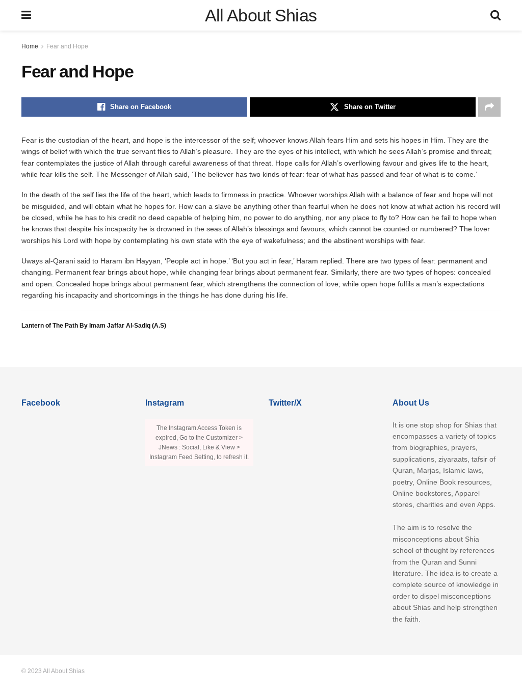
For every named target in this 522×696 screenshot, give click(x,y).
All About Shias (261, 15)
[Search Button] (495, 15)
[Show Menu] (26, 15)
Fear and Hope (67, 46)
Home (29, 46)
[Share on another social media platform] (489, 107)
